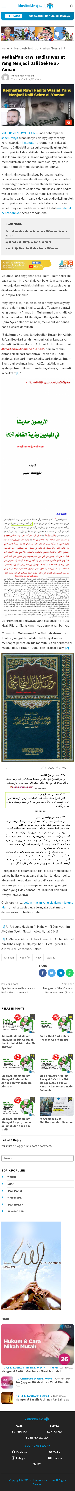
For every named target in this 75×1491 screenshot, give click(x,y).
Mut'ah (54, 1367)
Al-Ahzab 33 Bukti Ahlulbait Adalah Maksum (56, 1120)
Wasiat (51, 957)
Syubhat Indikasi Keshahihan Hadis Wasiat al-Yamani (18, 988)
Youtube (57, 1458)
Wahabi (12, 1177)
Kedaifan (25, 957)
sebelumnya (9, 138)
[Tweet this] (52, 973)
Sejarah (44, 1396)
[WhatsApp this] (70, 973)
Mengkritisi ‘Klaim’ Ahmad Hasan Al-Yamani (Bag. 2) (58, 988)
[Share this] (43, 973)
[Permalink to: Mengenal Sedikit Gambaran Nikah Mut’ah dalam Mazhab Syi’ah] (37, 1344)
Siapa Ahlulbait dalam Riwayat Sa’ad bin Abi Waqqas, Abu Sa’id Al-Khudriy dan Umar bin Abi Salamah (56, 1083)
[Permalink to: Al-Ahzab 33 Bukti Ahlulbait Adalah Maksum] (57, 1106)
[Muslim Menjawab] (37, 5)
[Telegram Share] (61, 973)
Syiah (10, 1184)
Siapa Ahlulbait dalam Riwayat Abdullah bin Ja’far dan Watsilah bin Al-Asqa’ (16, 1081)
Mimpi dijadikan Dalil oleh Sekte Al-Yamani (32, 248)
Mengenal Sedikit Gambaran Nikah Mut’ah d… (32, 1371)
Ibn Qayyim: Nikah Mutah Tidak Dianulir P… (42, 1384)
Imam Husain (15, 1204)
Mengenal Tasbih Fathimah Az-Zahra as (42, 1399)
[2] (67, 648)
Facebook (21, 1452)
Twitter (57, 1452)
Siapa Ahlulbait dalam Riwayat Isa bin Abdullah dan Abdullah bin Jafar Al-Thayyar (18, 1041)
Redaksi (55, 1426)
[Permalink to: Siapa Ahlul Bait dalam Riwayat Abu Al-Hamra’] (57, 1023)
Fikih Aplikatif (16, 1367)
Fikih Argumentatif (37, 1367)
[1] (18, 373)
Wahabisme (14, 1197)
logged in (22, 1146)
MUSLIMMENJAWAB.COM (18, 133)
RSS (39, 1464)
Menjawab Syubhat (32, 1378)
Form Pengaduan (37, 1437)
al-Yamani (9, 957)
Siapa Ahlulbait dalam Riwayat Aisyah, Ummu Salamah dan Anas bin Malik (16, 1124)
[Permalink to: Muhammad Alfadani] (5, 77)
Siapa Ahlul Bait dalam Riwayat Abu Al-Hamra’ (43, 16)
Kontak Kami (55, 1431)
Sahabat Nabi (15, 1211)
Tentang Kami (19, 1431)
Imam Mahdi (14, 1191)
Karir (19, 1426)
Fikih (5, 1319)
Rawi (38, 957)
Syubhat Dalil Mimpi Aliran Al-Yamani (28, 242)
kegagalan (29, 143)
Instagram (21, 1458)
